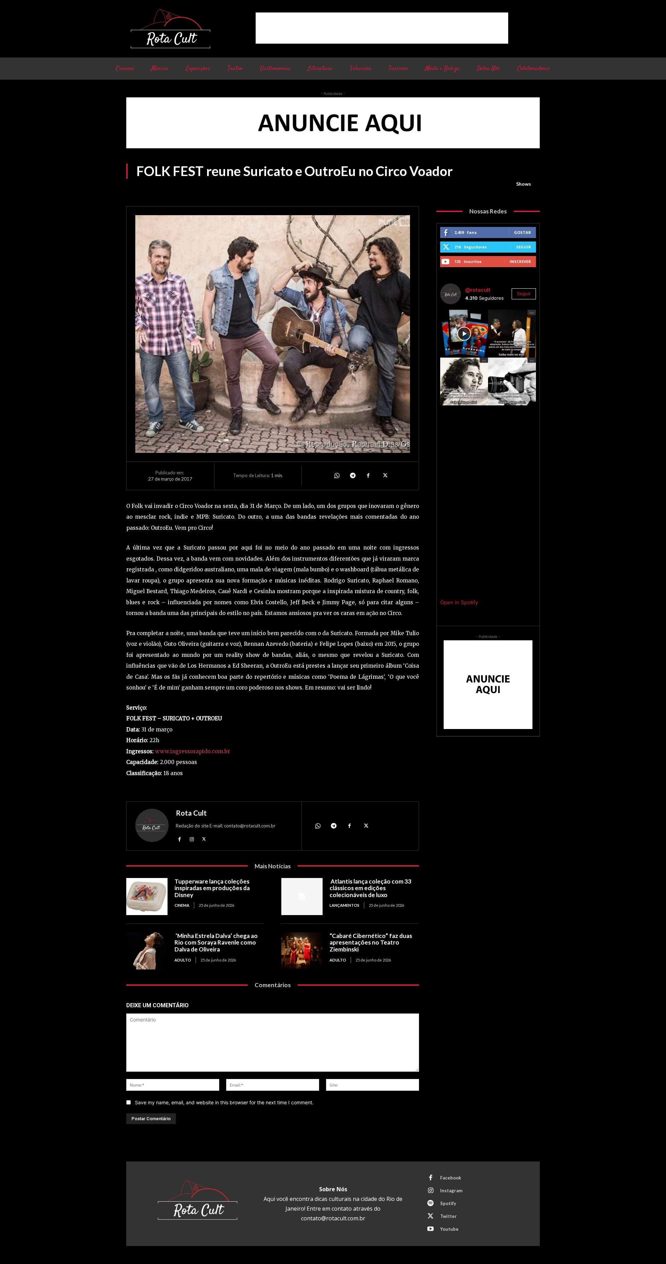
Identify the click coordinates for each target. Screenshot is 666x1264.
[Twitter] (384, 476)
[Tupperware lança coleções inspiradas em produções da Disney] (147, 896)
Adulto (182, 960)
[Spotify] (430, 1203)
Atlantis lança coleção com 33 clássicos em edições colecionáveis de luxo (370, 888)
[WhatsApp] (336, 476)
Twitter (448, 1216)
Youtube (449, 1229)
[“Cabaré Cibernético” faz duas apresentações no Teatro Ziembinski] (302, 950)
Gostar (522, 232)
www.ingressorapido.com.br (192, 751)
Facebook (450, 1177)
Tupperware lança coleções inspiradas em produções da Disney (212, 888)
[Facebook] (368, 476)
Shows (523, 184)
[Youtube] (430, 1229)
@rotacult (477, 290)
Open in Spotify (459, 602)
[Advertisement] (382, 28)
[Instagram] (191, 839)
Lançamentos (344, 905)
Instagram (451, 1190)
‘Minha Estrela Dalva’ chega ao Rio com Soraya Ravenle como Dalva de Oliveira (216, 942)
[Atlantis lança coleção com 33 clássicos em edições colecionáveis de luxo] (302, 896)
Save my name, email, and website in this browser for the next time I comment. (224, 1102)
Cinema (181, 905)
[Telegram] (352, 476)
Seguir (523, 246)
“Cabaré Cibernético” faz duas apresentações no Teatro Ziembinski (371, 942)
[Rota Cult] (152, 827)
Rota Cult (191, 813)
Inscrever (520, 261)
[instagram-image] (464, 334)
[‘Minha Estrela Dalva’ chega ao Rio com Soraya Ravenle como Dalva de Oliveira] (147, 950)
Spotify (448, 1203)
